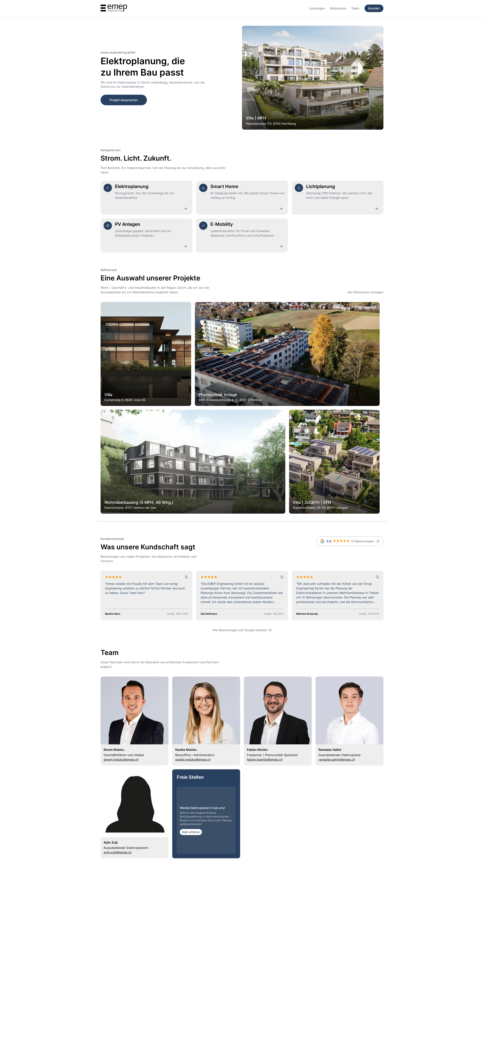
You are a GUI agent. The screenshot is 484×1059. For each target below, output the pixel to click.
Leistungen (317, 8)
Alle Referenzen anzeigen (365, 292)
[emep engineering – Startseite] (114, 8)
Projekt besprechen (124, 100)
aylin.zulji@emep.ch (118, 852)
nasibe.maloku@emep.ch (193, 759)
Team (355, 8)
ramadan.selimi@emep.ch (337, 759)
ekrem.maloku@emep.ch (121, 759)
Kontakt (374, 8)
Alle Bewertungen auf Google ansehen (240, 630)
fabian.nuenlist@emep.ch (264, 759)
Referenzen (338, 8)
